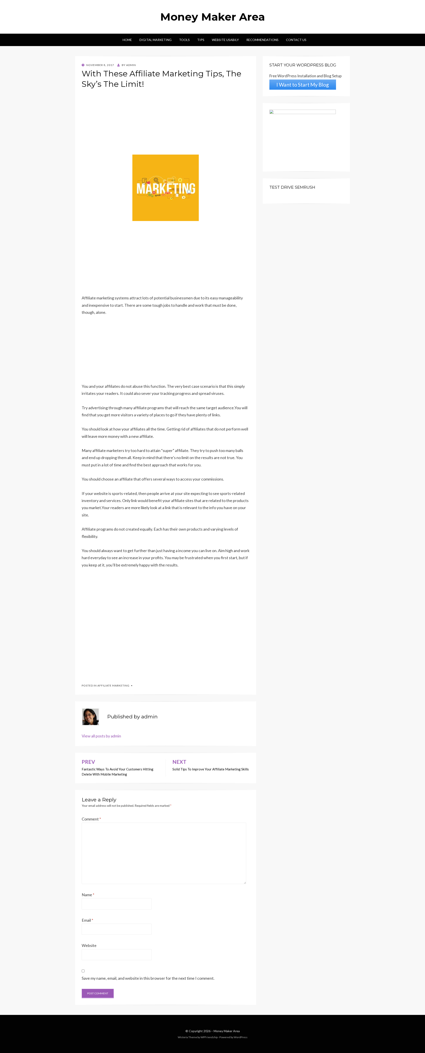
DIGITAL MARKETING (155, 40)
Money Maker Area (212, 16)
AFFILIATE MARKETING (113, 685)
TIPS (200, 40)
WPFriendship (209, 1037)
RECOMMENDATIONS (262, 40)
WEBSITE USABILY (225, 40)
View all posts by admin (101, 735)
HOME (127, 40)
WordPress (240, 1037)
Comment (91, 818)
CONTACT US (296, 40)
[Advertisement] (165, 124)
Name (88, 894)
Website (89, 945)
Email (87, 920)
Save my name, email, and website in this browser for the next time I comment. (148, 978)
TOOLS (184, 40)
